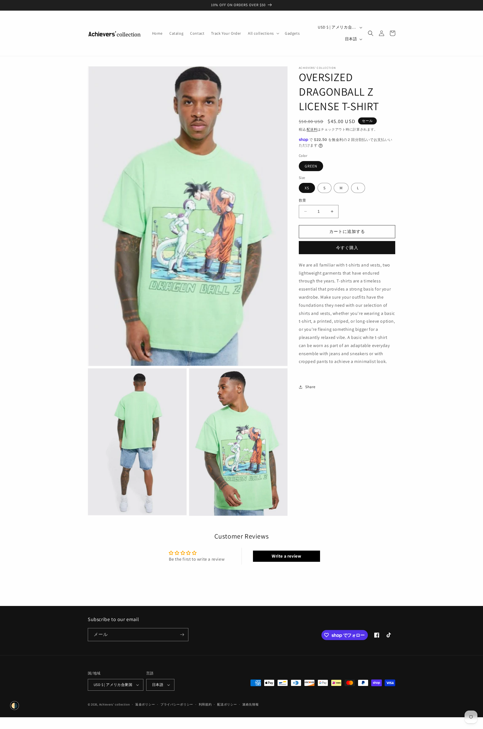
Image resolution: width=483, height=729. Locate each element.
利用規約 (205, 704)
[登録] (182, 634)
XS (307, 187)
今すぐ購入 (347, 247)
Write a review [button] (286, 556)
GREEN (311, 165)
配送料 (312, 129)
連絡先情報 (250, 704)
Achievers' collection (114, 704)
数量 (302, 200)
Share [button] (310, 386)
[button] (263, 33)
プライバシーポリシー (176, 704)
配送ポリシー (227, 704)
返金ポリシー (145, 704)
